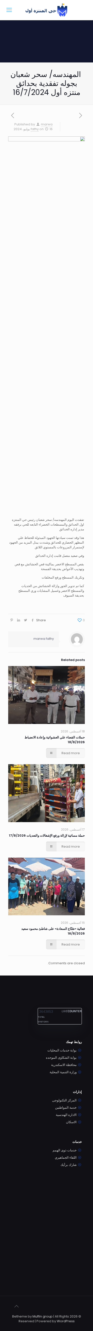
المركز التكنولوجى (64, 1100)
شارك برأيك (69, 1164)
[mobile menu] (9, 10)
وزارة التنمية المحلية (63, 1072)
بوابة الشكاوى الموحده (61, 1057)
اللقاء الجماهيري (66, 1157)
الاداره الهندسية (66, 1114)
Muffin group (42, 1316)
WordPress (66, 1321)
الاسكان (71, 1122)
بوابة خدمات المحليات (62, 1050)
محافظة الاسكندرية (64, 1064)
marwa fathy (43, 638)
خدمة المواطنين (66, 1107)
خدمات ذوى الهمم (65, 1150)
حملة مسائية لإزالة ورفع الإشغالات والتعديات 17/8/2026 (47, 835)
